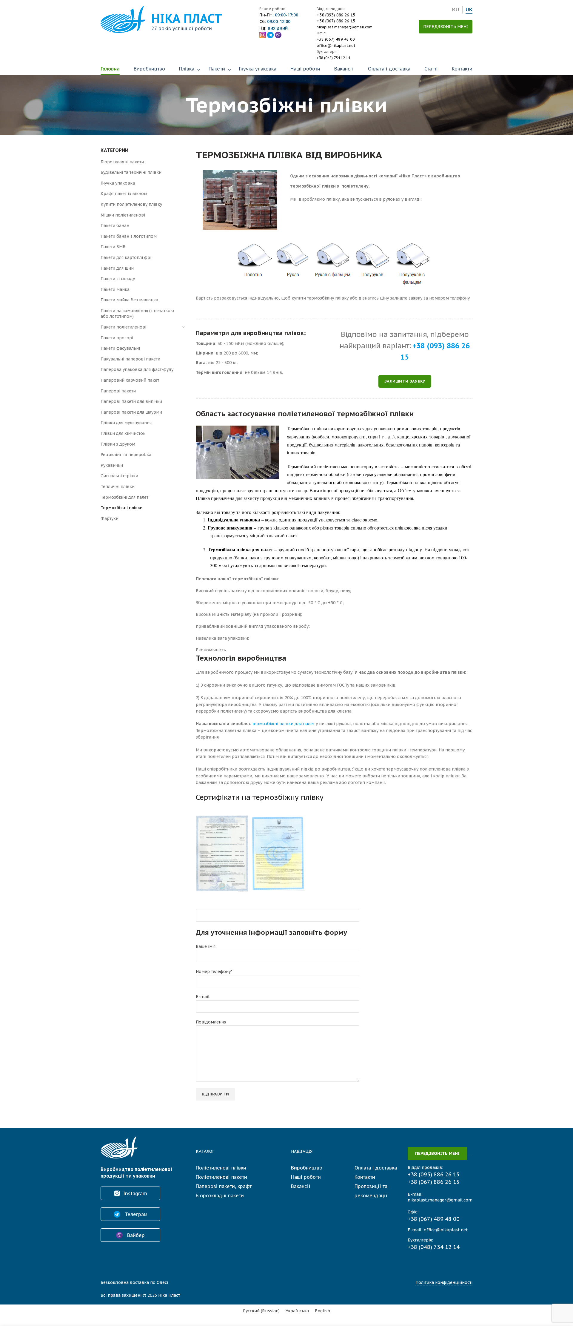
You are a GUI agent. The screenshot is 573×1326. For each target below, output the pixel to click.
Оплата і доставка (389, 69)
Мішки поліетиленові (123, 215)
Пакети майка (115, 289)
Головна (110, 69)
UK (469, 9)
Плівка (186, 69)
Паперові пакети (118, 391)
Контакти (462, 69)
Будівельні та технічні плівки (131, 172)
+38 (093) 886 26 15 (336, 15)
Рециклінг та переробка (126, 454)
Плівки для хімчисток (123, 433)
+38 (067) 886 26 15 (336, 21)
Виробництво (149, 69)
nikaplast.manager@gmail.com (344, 27)
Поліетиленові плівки (221, 1168)
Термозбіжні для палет (124, 497)
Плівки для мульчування (126, 422)
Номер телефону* (214, 971)
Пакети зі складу (118, 278)
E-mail (203, 996)
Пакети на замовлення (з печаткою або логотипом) (137, 313)
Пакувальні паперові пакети (130, 359)
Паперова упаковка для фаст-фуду (137, 369)
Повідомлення (211, 1022)
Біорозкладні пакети (122, 162)
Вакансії (344, 69)
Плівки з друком (118, 444)
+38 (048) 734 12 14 (333, 58)
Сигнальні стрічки (119, 475)
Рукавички (112, 465)
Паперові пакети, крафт (224, 1186)
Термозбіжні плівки (122, 507)
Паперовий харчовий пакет (130, 380)
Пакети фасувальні (120, 348)
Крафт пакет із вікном (124, 193)
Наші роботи (305, 69)
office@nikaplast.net (336, 45)
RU (455, 9)
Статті (431, 69)
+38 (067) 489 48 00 (336, 39)
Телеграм (135, 1214)
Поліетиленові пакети (221, 1177)
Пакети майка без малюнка (129, 300)
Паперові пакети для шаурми (131, 412)
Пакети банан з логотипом (129, 236)
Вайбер (135, 1235)
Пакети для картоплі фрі (126, 257)
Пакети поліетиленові (123, 327)
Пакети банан (115, 225)
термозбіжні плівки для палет (283, 723)
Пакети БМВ (113, 246)
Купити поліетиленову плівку (131, 204)
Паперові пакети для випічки (131, 401)
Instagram (135, 1193)
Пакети (217, 69)
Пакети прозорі (117, 337)
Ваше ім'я (205, 946)
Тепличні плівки (118, 486)
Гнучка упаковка (257, 69)
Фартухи (109, 518)
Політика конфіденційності (443, 1282)
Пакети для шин (117, 268)
